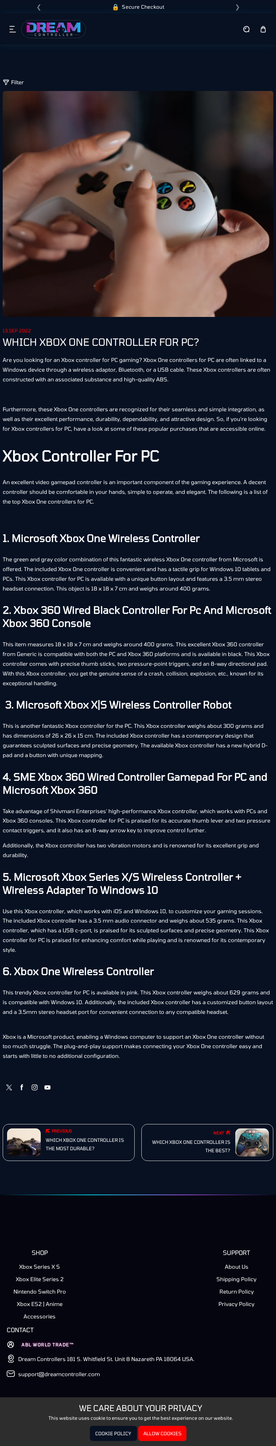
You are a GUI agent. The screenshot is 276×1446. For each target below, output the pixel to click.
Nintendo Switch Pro (39, 1291)
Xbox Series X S (39, 1266)
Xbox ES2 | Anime (40, 1304)
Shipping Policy (236, 1279)
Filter (17, 82)
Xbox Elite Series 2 (40, 1279)
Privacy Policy (236, 1304)
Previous (62, 1130)
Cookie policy (113, 1433)
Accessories (40, 1316)
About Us (236, 1266)
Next (218, 1132)
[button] (12, 29)
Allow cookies (162, 1433)
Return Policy (236, 1291)
